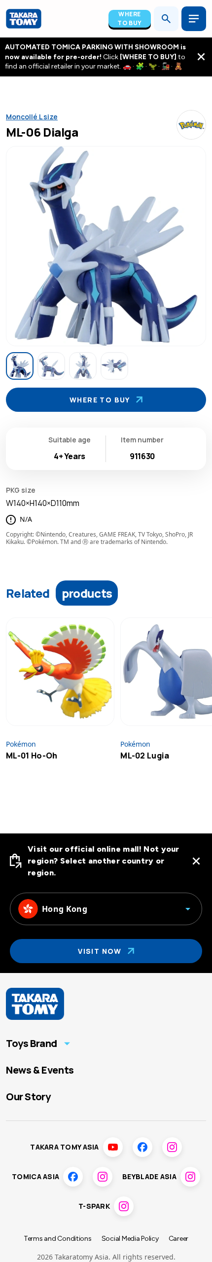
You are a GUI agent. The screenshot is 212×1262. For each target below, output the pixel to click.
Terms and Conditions (58, 1238)
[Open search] (166, 18)
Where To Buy (129, 18)
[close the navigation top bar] (201, 57)
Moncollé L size (32, 116)
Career (178, 1238)
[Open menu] (193, 18)
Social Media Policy (130, 1238)
